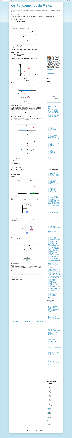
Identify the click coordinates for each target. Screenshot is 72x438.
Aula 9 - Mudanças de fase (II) (52, 181)
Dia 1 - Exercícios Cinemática (52, 315)
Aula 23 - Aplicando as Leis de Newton (53, 142)
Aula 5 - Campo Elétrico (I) (52, 237)
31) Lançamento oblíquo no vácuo (53, 365)
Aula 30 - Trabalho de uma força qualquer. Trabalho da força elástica (54, 152)
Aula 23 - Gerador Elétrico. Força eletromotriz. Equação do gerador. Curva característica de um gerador (54, 269)
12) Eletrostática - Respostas (52, 341)
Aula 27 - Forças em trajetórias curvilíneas (54, 146)
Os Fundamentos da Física (31, 5)
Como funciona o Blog (15, 14)
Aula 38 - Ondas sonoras (51, 226)
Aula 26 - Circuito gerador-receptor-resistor (54, 276)
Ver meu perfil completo (50, 69)
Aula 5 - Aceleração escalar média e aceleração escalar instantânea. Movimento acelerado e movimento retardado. (53, 116)
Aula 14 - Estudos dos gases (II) (52, 187)
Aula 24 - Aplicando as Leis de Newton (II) (54, 143)
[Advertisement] (27, 313)
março (48, 417)
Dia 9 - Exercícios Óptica (51, 319)
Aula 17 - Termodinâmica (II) (52, 190)
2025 (48, 387)
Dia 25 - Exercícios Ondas (51, 311)
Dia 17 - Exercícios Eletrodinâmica (53, 306)
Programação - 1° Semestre (52, 106)
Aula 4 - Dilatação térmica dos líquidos (53, 175)
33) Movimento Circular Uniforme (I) (53, 368)
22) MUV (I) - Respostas (51, 354)
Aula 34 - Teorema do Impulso (52, 158)
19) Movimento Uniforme (51, 351)
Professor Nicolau (56, 56)
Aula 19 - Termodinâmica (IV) (52, 192)
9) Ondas (49, 338)
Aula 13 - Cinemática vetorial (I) (52, 129)
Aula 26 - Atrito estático (51, 145)
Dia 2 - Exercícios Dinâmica (52, 316)
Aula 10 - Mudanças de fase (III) (52, 182)
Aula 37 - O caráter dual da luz (52, 294)
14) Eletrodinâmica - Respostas (52, 343)
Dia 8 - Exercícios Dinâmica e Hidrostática (54, 318)
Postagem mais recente (15, 321)
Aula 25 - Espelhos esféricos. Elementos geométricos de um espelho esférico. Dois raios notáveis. (54, 203)
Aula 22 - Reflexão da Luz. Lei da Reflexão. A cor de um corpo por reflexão (54, 198)
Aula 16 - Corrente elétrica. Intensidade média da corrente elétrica (54, 257)
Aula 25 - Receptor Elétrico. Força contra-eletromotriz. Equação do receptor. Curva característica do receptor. (54, 274)
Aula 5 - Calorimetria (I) (51, 176)
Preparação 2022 (50, 301)
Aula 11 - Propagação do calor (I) (53, 183)
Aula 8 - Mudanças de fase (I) (52, 180)
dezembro (49, 405)
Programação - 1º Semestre (52, 171)
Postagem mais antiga (39, 321)
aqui (18, 196)
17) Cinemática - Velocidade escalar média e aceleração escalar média (54, 347)
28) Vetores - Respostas (51, 361)
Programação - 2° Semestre (52, 137)
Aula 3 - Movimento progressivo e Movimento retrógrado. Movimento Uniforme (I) (53, 112)
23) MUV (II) (49, 355)
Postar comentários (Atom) (18, 323)
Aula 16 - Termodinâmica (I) (52, 189)
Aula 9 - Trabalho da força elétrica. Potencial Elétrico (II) (53, 244)
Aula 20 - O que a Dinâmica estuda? (53, 138)
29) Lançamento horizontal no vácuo (53, 362)
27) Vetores (49, 360)
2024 (48, 388)
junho (48, 413)
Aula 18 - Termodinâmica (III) (52, 191)
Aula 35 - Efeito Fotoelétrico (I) (52, 292)
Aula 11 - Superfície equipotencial (53, 247)
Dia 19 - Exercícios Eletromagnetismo (53, 309)
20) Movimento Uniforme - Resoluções (53, 352)
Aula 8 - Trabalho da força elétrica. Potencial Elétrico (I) (53, 242)
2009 (48, 424)
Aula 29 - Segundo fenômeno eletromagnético (52, 281)
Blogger (43, 430)
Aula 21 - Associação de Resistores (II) (53, 265)
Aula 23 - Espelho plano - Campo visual (54, 199)
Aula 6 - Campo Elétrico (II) (52, 238)
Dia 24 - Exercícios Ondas (51, 310)
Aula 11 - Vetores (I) (50, 127)
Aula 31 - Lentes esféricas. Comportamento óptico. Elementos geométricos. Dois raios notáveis (54, 215)
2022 (48, 391)
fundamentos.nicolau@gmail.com (52, 73)
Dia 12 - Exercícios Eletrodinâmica (53, 305)
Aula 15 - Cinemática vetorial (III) (52, 131)
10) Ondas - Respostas (51, 339)
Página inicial (27, 321)
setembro (49, 409)
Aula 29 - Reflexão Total (51, 211)
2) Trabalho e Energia (51, 329)
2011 (48, 421)
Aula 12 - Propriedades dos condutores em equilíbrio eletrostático (54, 249)
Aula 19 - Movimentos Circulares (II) (53, 136)
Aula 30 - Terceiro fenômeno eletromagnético (52, 283)
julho (48, 412)
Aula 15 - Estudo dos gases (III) (52, 188)
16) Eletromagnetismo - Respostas (53, 346)
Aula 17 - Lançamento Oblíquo (52, 134)
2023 (48, 390)
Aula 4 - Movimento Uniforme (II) (52, 114)
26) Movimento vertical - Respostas (53, 359)
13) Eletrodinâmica (50, 342)
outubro (48, 408)
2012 (48, 404)
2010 (48, 423)
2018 (48, 396)
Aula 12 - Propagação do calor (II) (53, 184)
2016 (48, 399)
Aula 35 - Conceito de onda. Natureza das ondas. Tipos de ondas (54, 222)
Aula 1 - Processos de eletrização (53, 232)
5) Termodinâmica (50, 333)
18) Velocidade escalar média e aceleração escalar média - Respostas (53, 349)
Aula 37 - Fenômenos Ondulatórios (53, 225)
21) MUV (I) (49, 353)
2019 (48, 395)
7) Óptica (49, 335)
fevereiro (48, 418)
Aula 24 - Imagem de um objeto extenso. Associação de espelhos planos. (54, 201)
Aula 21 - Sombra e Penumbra (52, 196)
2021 (48, 392)
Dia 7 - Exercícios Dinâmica (52, 317)
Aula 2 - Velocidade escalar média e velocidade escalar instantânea (53, 110)
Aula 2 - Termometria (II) (51, 173)
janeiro (48, 420)
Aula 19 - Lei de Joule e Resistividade (53, 262)
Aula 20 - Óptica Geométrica (52, 195)
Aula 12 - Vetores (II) (51, 128)
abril (48, 416)
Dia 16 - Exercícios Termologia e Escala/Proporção (52, 323)
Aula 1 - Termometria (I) (51, 172)
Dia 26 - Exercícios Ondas (51, 312)
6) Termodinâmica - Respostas (52, 334)
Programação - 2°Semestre (52, 263)
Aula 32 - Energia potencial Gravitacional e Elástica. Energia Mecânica (54, 155)
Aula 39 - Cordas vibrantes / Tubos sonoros (54, 227)
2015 (48, 400)
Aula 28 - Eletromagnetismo (52, 279)
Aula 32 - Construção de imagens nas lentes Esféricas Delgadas (53, 217)
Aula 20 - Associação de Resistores (53, 264)
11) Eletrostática (50, 340)
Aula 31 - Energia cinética (51, 153)
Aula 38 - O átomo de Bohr (52, 295)
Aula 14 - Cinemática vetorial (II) (52, 130)
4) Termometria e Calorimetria (52, 332)
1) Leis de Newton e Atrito (51, 328)
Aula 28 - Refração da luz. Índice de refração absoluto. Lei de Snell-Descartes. (54, 209)
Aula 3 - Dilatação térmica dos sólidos (53, 174)
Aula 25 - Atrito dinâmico (51, 144)
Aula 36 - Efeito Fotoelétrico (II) (52, 293)
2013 (48, 403)
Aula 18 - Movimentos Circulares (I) (53, 135)
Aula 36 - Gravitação (51, 161)
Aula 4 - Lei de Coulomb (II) (52, 236)
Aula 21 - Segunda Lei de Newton (53, 139)
